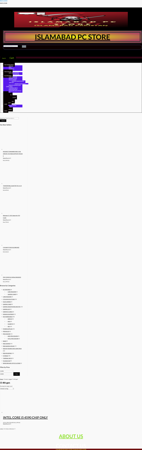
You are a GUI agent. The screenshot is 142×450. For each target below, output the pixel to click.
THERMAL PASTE (7, 358)
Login (5, 104)
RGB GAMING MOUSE (8, 346)
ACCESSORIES (6, 289)
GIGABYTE (10, 324)
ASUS (9, 321)
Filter (16, 374)
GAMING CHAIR (12, 294)
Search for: (2, 118)
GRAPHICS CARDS (7, 311)
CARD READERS (12, 291)
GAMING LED (6, 309)
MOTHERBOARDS (7, 316)
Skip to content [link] (3, 0)
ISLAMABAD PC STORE (72, 37)
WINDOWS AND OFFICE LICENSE (13, 91)
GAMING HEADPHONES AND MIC (16, 81)
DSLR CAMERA (7, 301)
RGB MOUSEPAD (7, 353)
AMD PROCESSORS (13, 336)
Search (3, 120)
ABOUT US (71, 436)
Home (5, 110)
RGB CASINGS (6, 343)
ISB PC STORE (3, 3)
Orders (10, 106)
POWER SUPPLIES (7, 329)
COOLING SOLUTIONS (8, 299)
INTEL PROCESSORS (14, 74)
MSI (9, 326)
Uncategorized (6, 360)
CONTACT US (71, 446)
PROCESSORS (6, 334)
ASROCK (10, 319)
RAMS (4, 341)
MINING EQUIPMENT (8, 314)
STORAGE (5, 355)
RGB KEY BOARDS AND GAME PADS (13, 85)
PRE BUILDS (6, 331)
